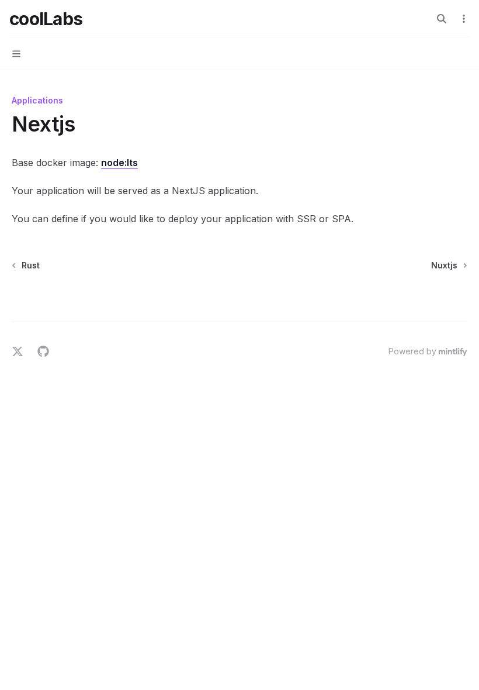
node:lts (119, 162)
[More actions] (464, 19)
